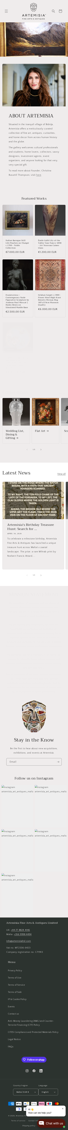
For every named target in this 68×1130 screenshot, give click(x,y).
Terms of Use (14, 978)
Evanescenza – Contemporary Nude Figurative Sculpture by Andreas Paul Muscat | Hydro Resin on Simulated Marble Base (17, 301)
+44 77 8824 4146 (20, 930)
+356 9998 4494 (22, 934)
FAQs (10, 1046)
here (38, 175)
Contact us (13, 1014)
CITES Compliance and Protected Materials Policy (33, 1032)
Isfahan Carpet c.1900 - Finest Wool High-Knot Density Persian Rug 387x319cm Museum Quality (49, 300)
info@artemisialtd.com (18, 941)
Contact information (36, 1121)
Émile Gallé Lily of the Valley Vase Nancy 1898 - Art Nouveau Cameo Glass (49, 244)
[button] (6, 11)
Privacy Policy (15, 970)
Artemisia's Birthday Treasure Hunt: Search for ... (30, 527)
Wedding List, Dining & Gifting (15, 434)
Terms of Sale (15, 992)
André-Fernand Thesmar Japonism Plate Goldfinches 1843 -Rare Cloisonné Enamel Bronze (18, 363)
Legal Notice (14, 1039)
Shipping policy (28, 1126)
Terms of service (18, 1121)
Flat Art (40, 431)
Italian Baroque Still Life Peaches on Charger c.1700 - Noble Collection (17, 244)
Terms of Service (16, 985)
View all (61, 393)
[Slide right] (40, 449)
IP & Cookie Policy (17, 999)
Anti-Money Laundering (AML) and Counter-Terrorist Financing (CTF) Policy (31, 1023)
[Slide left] (27, 449)
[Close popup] (63, 1108)
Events (11, 1006)
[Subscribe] (58, 762)
